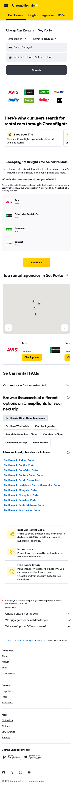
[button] (6, 5)
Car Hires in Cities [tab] (53, 434)
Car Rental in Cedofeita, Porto (21, 470)
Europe (18, 640)
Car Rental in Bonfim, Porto (19, 465)
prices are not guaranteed (16, 603)
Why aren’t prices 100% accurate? (25, 626)
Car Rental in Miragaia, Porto (20, 490)
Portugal (29, 640)
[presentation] (66, 275)
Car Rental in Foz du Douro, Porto (22, 480)
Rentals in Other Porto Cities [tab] (21, 434)
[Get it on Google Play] (11, 757)
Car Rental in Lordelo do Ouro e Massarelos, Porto (32, 485)
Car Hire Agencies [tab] (45, 426)
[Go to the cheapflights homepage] (25, 5)
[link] (36, 262)
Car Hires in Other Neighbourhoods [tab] (25, 418)
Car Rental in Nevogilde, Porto (21, 495)
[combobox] (17, 38)
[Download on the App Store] (32, 757)
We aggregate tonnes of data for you (27, 620)
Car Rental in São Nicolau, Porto (22, 510)
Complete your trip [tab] (16, 442)
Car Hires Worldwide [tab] (17, 426)
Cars (9, 640)
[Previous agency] (8, 328)
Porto (39, 640)
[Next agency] (64, 328)
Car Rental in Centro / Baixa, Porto (23, 475)
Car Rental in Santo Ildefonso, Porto (24, 505)
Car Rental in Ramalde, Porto (20, 500)
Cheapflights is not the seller (22, 613)
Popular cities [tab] (40, 442)
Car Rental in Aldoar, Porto (19, 460)
